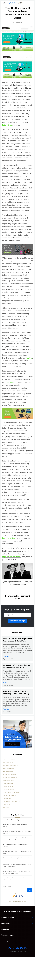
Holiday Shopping (8, 789)
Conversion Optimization (10, 765)
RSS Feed (17, 894)
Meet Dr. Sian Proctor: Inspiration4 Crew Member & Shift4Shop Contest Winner (17, 640)
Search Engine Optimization (11, 792)
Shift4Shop (19, 22)
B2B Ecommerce (8, 762)
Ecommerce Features (9, 774)
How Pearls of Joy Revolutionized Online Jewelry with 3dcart (16, 666)
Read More (6, 656)
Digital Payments (8, 771)
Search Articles (7, 886)
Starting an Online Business (11, 801)
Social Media (7, 798)
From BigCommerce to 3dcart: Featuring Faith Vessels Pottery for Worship (16, 693)
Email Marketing (8, 783)
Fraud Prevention (8, 786)
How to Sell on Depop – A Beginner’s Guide (14, 820)
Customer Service (8, 768)
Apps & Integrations (9, 759)
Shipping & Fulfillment (10, 795)
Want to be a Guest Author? (17, 901)
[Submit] (29, 890)
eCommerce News (8, 780)
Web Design (6, 807)
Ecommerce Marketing (10, 777)
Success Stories (7, 804)
